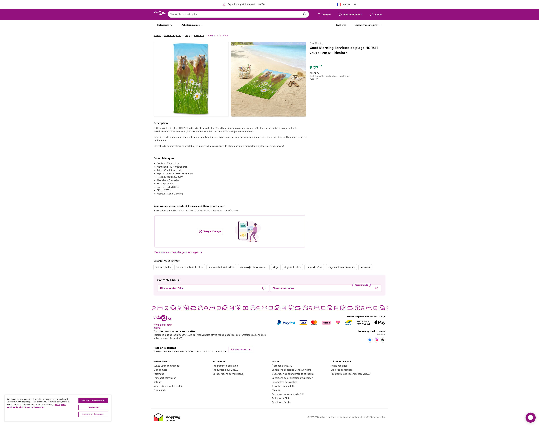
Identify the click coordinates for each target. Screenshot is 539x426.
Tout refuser (93, 407)
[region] (57, 408)
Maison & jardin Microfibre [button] (221, 267)
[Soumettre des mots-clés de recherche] (304, 14)
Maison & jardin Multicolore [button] (190, 267)
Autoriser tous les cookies (93, 400)
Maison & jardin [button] (163, 267)
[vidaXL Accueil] (159, 13)
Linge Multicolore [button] (292, 267)
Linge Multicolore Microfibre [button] (341, 267)
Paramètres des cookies (284, 382)
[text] (316, 68)
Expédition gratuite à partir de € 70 (246, 4)
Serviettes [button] (365, 267)
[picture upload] (247, 231)
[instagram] (376, 340)
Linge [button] (275, 267)
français (346, 4)
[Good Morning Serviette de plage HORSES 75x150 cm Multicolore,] (191, 79)
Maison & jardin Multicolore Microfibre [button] (254, 267)
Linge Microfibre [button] (314, 267)
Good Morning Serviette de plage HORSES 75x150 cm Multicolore (344, 50)
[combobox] (238, 14)
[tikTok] (382, 340)
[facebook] (369, 340)
